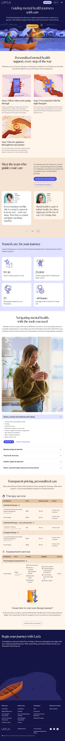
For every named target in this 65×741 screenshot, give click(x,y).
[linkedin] (57, 729)
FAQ (35, 709)
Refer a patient (54, 709)
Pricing (20, 722)
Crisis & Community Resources (39, 714)
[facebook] (54, 729)
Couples (20, 711)
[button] (61, 2)
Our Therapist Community (5, 714)
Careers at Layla (6, 722)
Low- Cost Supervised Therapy (23, 714)
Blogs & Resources (7, 711)
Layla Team (5, 709)
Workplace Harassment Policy (40, 732)
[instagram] (51, 729)
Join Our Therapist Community (7, 719)
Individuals (21, 709)
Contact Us (37, 711)
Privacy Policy (37, 728)
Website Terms (22, 728)
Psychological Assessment (21, 719)
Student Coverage (39, 718)
